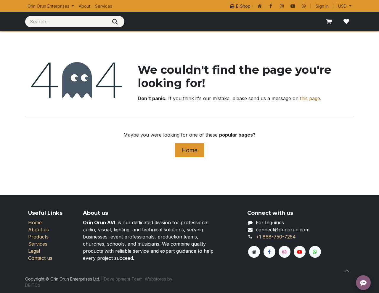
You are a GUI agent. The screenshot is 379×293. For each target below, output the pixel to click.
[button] (347, 271)
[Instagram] (282, 6)
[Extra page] (254, 252)
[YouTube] (293, 6)
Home (189, 150)
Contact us (40, 258)
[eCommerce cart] (329, 21)
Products (38, 237)
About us (38, 230)
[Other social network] (260, 6)
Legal (34, 251)
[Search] (115, 21)
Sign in (322, 6)
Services (37, 244)
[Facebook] (271, 6)
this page (310, 98)
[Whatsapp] (304, 6)
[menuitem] (50, 6)
